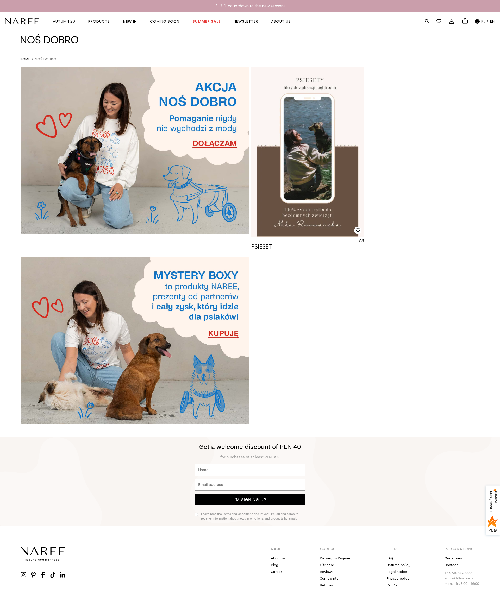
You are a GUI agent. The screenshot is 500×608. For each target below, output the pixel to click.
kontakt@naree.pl (459, 578)
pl (483, 21)
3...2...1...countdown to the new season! (250, 6)
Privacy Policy (270, 514)
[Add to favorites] (357, 230)
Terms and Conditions (237, 514)
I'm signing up (250, 499)
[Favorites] (439, 21)
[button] (427, 21)
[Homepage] (22, 21)
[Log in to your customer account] (452, 21)
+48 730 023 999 (458, 573)
